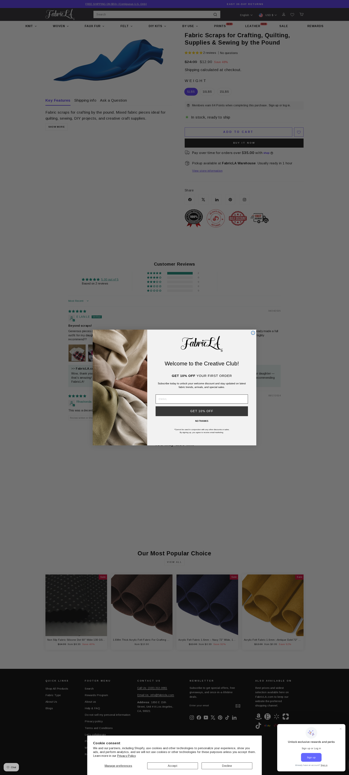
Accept (172, 765)
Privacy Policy (126, 755)
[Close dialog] (253, 333)
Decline (227, 765)
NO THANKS (201, 421)
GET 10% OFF (201, 411)
